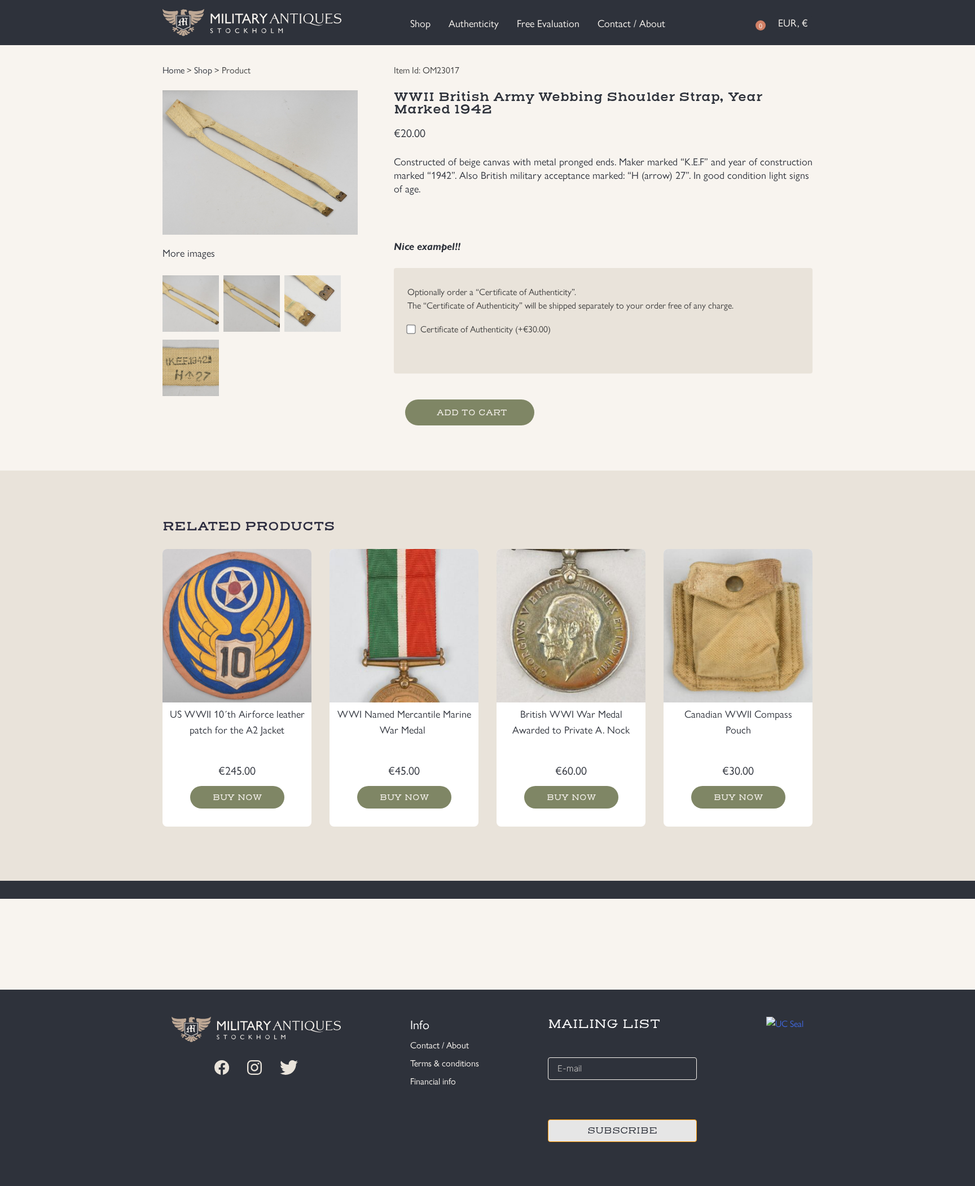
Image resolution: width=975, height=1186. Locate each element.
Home (173, 69)
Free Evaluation (548, 23)
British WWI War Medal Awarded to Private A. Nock (571, 721)
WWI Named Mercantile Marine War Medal (404, 721)
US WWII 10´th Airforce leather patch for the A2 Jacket (237, 721)
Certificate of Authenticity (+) (485, 328)
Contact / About (631, 23)
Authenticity (474, 23)
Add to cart (472, 412)
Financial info (433, 1080)
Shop (420, 23)
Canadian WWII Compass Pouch (738, 721)
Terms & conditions (444, 1062)
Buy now (237, 797)
